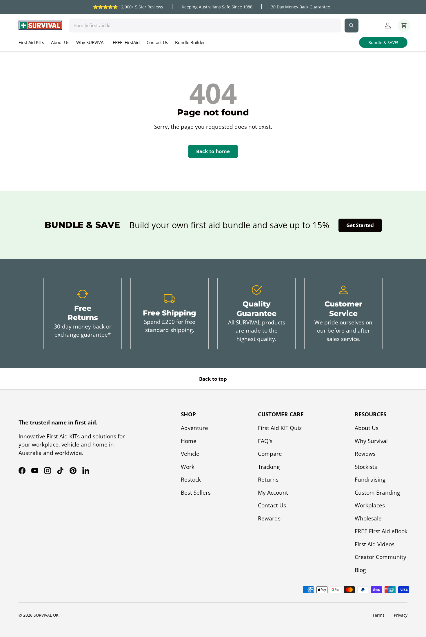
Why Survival (371, 441)
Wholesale (368, 518)
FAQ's (265, 441)
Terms (378, 615)
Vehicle (190, 454)
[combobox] (205, 25)
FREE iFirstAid (126, 42)
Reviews (365, 454)
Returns (268, 479)
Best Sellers (196, 492)
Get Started (360, 225)
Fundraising (370, 479)
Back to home (213, 151)
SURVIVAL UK (46, 615)
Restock (191, 479)
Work (187, 467)
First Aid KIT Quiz (280, 428)
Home (188, 441)
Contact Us (157, 42)
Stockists (366, 467)
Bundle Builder (190, 42)
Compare (270, 454)
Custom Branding (377, 492)
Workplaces (370, 505)
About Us (60, 42)
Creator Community (380, 557)
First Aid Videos (374, 544)
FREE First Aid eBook (381, 531)
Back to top (213, 378)
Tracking (269, 467)
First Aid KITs (31, 42)
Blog (360, 570)
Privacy (400, 615)
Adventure (194, 428)
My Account (273, 492)
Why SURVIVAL (91, 42)
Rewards (269, 518)
